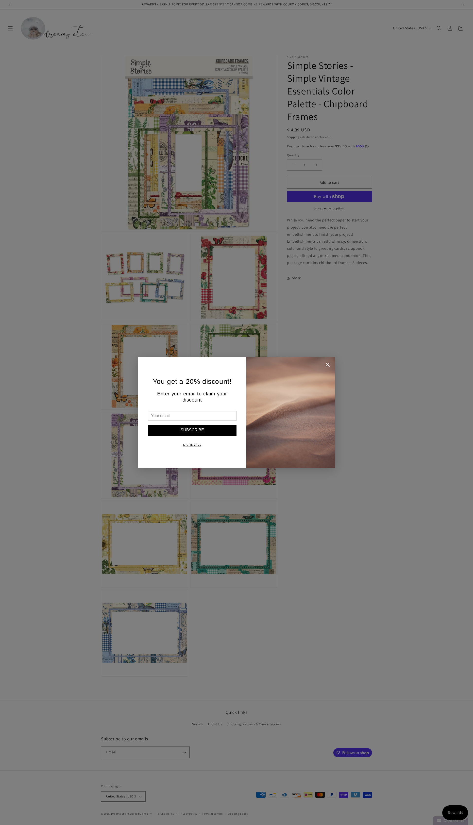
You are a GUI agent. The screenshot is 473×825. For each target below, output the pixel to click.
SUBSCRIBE (192, 430)
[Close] (327, 366)
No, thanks (192, 445)
